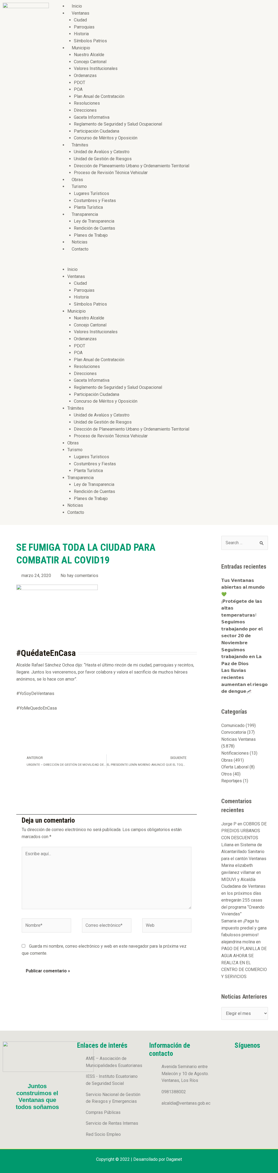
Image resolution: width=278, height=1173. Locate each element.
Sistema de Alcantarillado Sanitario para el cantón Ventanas (243, 851)
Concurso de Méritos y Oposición (105, 137)
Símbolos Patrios (90, 40)
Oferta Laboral (234, 767)
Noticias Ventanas (238, 739)
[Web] (167, 926)
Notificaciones (235, 753)
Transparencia (85, 214)
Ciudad (80, 20)
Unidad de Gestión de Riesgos (103, 158)
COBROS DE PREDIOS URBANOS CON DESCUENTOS (244, 830)
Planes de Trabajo (91, 235)
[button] (164, 262)
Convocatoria (233, 732)
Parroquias (84, 27)
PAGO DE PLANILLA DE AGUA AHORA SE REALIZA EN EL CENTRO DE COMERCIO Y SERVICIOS (244, 962)
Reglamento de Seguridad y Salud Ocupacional (118, 124)
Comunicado (233, 725)
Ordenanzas (85, 75)
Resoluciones (87, 103)
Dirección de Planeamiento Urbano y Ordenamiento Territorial (131, 165)
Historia (81, 33)
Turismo (79, 186)
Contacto (80, 249)
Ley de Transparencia (94, 221)
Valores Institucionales (96, 68)
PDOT (79, 82)
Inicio (77, 6)
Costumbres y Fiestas (95, 200)
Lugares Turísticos (91, 193)
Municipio (81, 47)
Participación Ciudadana (96, 131)
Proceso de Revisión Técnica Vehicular (111, 172)
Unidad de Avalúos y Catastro (101, 151)
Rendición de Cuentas (94, 228)
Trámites (80, 145)
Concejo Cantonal (90, 61)
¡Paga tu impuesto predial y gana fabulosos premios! (244, 927)
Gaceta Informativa (91, 117)
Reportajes (231, 780)
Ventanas (80, 13)
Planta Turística (88, 207)
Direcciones (85, 110)
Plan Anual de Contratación (99, 96)
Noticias (79, 242)
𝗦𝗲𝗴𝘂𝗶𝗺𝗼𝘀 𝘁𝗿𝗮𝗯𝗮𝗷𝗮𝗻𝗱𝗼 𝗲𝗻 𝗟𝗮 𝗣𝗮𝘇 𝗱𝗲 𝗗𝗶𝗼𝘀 (241, 656)
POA (78, 89)
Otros (226, 774)
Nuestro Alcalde (89, 54)
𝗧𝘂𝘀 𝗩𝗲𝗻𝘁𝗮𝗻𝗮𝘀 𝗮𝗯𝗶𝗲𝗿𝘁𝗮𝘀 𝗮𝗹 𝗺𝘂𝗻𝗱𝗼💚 (243, 587)
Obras (77, 179)
